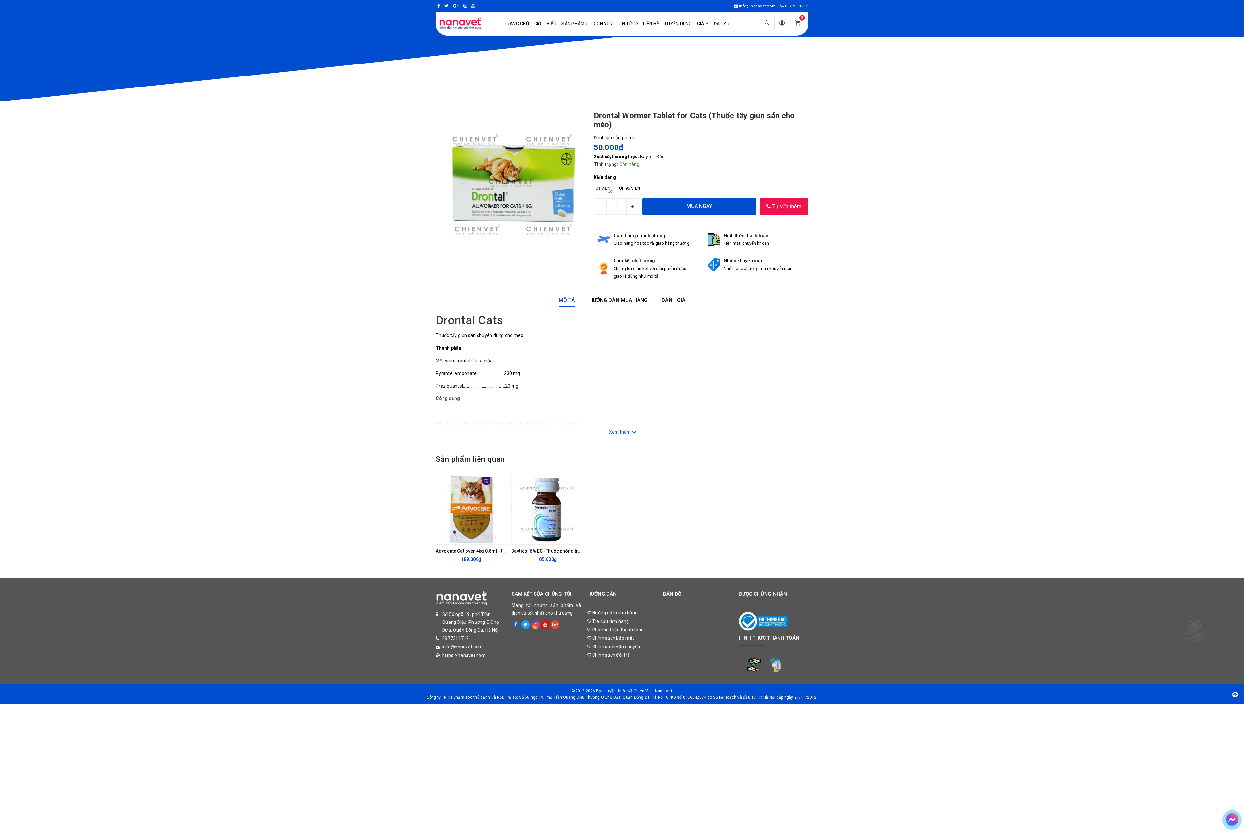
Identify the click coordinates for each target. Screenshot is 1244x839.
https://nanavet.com (464, 655)
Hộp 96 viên (628, 188)
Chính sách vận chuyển (615, 646)
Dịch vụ (602, 23)
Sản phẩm (573, 23)
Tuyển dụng (678, 23)
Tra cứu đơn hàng (610, 621)
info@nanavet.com (757, 6)
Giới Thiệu (545, 23)
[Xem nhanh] (499, 537)
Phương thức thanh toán (617, 629)
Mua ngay (541, 538)
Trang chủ (516, 23)
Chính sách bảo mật (612, 638)
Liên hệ (651, 23)
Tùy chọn (466, 538)
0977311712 (797, 6)
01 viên (603, 188)
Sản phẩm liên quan (470, 459)
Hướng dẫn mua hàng (614, 612)
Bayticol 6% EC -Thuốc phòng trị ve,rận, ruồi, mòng (565, 551)
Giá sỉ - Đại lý (712, 23)
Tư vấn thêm (786, 207)
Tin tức (627, 23)
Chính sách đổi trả (610, 655)
